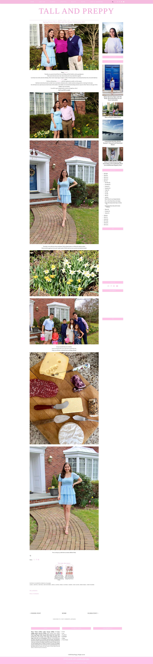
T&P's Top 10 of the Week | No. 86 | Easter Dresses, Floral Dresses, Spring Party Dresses (69, 577)
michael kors (34, 636)
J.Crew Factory (65, 639)
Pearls (50, 635)
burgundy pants (38, 643)
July (106, 191)
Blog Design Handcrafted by (76, 662)
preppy (47, 640)
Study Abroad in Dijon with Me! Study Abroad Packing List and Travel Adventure (113, 98)
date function (47, 646)
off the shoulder (36, 640)
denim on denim (34, 647)
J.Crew (63, 631)
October (106, 186)
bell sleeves (33, 646)
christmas (52, 640)
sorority (42, 636)
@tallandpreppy (76, 659)
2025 (105, 173)
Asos (63, 633)
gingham (45, 638)
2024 (105, 175)
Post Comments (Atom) (68, 619)
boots (59, 638)
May (106, 195)
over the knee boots (46, 644)
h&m (44, 643)
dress (53, 584)
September (107, 188)
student (58, 633)
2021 (105, 180)
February (106, 211)
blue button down (54, 646)
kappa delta (33, 638)
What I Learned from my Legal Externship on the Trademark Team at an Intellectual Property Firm (113, 163)
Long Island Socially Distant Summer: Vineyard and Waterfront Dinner (112, 143)
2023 (105, 177)
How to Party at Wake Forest (113, 117)
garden (70, 584)
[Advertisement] (112, 255)
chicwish (40, 584)
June (106, 193)
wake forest (46, 632)
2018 (105, 219)
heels (55, 642)
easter (57, 584)
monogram (54, 636)
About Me (42, 1)
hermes (48, 643)
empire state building (42, 647)
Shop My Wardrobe (96, 1)
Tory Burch (64, 635)
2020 (105, 215)
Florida (42, 640)
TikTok (62, 79)
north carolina (50, 633)
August (106, 190)
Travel (83, 1)
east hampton (40, 646)
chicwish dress (47, 584)
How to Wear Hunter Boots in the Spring (112, 201)
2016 (105, 222)
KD (57, 640)
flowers (66, 584)
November (107, 184)
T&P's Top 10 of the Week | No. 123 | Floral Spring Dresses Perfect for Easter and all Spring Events (59, 577)
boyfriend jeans (55, 644)
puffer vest (40, 639)
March (106, 209)
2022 (105, 179)
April (106, 197)
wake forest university (35, 642)
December (107, 182)
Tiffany (63, 638)
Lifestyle (63, 1)
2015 (105, 224)
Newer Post (36, 613)
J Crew (57, 632)
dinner (52, 639)
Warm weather (90, 584)
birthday (58, 643)
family (61, 584)
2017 (105, 221)
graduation (59, 81)
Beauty (73, 1)
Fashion (52, 1)
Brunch (36, 584)
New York (34, 632)
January (106, 213)
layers (34, 639)
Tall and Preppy (76, 11)
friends (44, 635)
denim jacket (46, 639)
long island (76, 584)
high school (38, 633)
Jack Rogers (64, 636)
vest (40, 638)
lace (33, 644)
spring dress (83, 584)
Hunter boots (44, 642)
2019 (105, 217)
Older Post (93, 613)
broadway (38, 644)
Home (32, 1)
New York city (52, 638)
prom (53, 643)
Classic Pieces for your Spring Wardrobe (112, 199)
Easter (65, 72)
